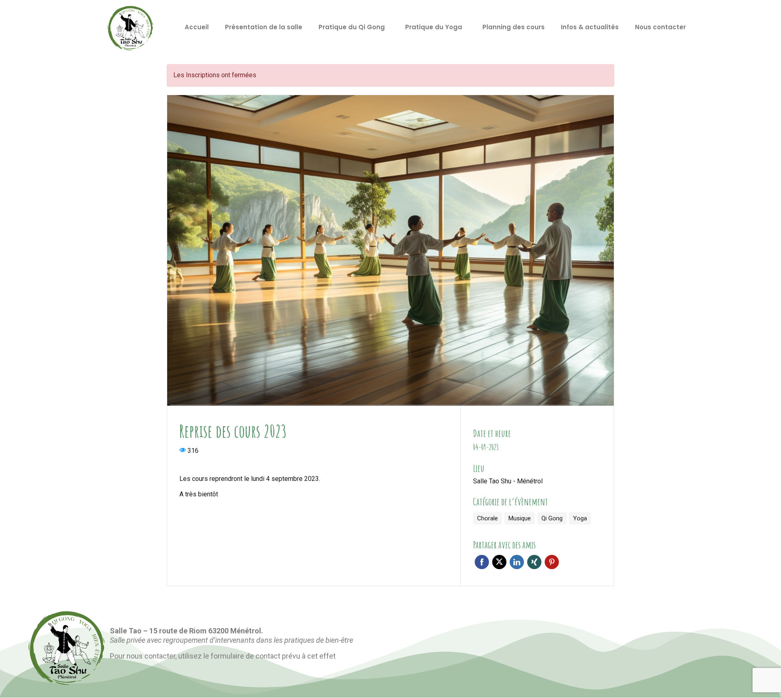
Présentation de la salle (263, 27)
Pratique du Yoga (433, 27)
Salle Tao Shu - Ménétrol (508, 481)
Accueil (197, 27)
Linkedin (517, 562)
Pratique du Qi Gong (352, 27)
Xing (534, 562)
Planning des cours (513, 27)
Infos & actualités (590, 27)
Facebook (482, 562)
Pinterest (552, 562)
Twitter (499, 562)
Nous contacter (660, 27)
